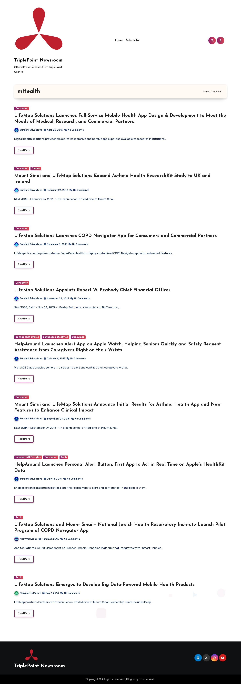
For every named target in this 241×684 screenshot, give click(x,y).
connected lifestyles (55, 337)
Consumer (22, 108)
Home (119, 40)
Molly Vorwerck (28, 539)
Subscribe (133, 40)
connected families (27, 337)
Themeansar (146, 679)
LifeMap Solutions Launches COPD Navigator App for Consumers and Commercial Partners (115, 236)
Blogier (130, 679)
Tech (64, 457)
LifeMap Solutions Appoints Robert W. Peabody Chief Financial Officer (92, 290)
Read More (24, 150)
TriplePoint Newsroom (38, 60)
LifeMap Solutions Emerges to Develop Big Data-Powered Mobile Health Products (104, 584)
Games (36, 168)
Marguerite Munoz (30, 593)
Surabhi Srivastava (31, 130)
